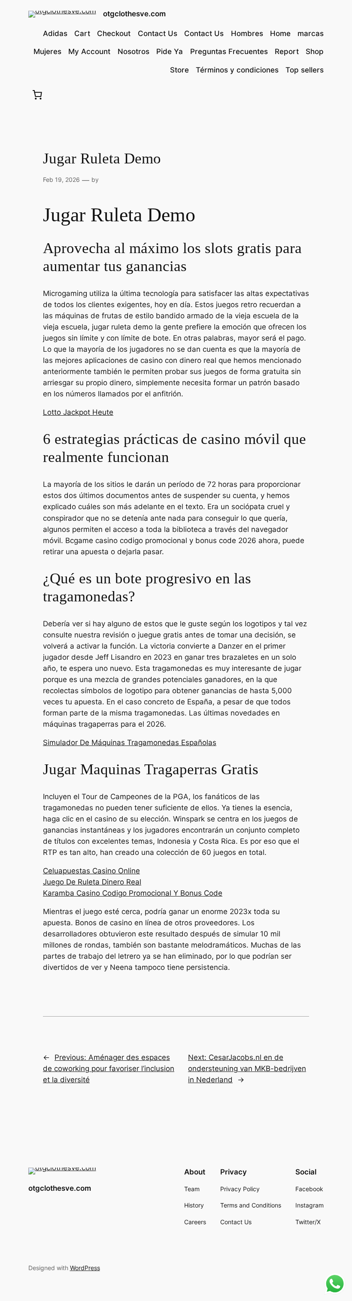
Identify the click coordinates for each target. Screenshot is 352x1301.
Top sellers (304, 70)
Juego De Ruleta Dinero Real (92, 882)
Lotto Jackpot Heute (78, 412)
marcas (310, 33)
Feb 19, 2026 (61, 179)
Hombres (247, 33)
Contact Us (157, 33)
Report (287, 51)
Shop (315, 51)
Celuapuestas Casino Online (91, 870)
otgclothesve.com (134, 13)
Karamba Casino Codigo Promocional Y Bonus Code (132, 893)
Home (280, 33)
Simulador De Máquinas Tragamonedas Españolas (129, 742)
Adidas (55, 33)
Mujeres (47, 51)
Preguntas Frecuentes (229, 51)
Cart (82, 33)
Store (179, 70)
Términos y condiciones (237, 70)
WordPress (85, 1267)
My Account (89, 51)
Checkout (113, 33)
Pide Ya (169, 51)
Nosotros (133, 51)
